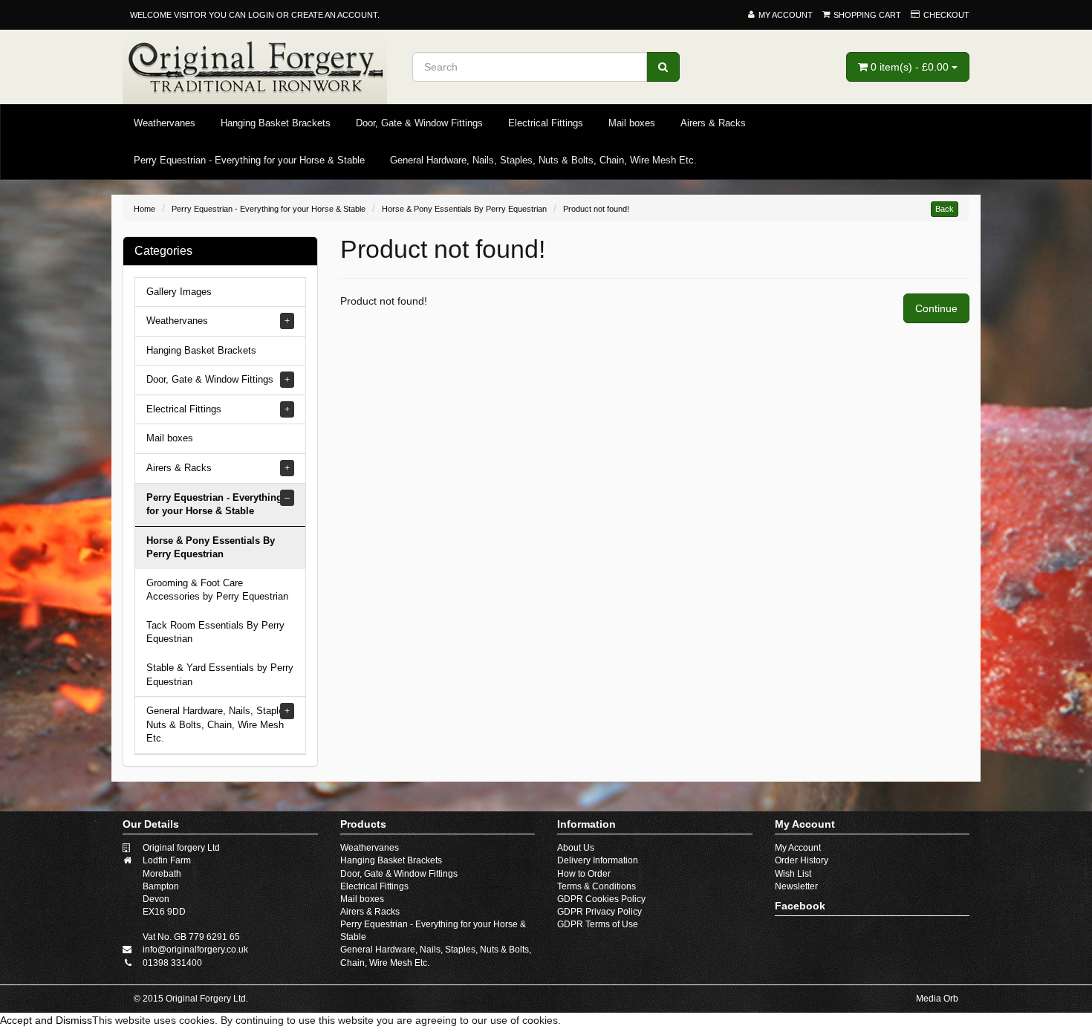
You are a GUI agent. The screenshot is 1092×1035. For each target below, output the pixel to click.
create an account (334, 14)
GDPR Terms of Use (597, 924)
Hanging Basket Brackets (276, 123)
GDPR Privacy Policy (599, 911)
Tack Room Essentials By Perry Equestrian (215, 632)
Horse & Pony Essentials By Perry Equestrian (464, 208)
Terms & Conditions (596, 886)
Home (144, 208)
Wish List (793, 874)
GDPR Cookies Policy (601, 899)
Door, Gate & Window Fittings (419, 123)
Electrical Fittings (545, 123)
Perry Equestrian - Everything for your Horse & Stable (249, 160)
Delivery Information (597, 860)
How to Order (584, 874)
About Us (575, 848)
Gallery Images (179, 291)
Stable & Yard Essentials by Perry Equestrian (219, 674)
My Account (798, 848)
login (261, 14)
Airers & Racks (713, 123)
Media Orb (937, 998)
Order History (801, 860)
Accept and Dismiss (46, 1020)
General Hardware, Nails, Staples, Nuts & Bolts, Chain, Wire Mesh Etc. (543, 160)
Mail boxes (631, 123)
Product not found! (596, 208)
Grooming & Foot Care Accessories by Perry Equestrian (217, 590)
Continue (936, 308)
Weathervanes (164, 123)
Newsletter (796, 886)
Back (944, 208)
